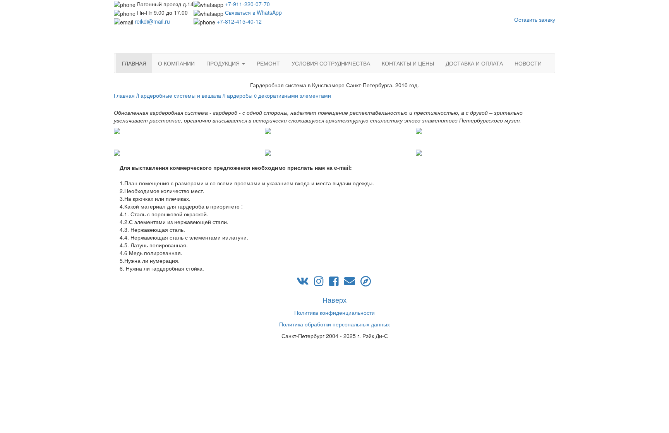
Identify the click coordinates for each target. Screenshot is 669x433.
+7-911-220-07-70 (247, 4)
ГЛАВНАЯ (134, 63)
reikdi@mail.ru (152, 21)
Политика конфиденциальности (334, 312)
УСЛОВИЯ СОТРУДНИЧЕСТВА (331, 63)
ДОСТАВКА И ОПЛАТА (474, 63)
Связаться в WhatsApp (253, 12)
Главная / (126, 95)
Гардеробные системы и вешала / (181, 95)
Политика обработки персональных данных (334, 324)
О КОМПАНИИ (176, 63)
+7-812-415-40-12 (239, 21)
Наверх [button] (334, 300)
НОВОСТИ (528, 63)
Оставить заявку (534, 19)
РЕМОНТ (268, 63)
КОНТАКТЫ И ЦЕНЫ (408, 63)
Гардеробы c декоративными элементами (277, 95)
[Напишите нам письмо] (349, 283)
